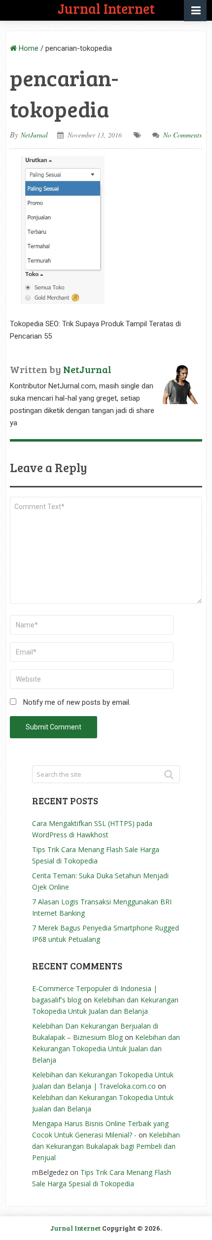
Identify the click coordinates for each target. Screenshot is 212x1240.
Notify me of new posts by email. (77, 702)
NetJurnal (34, 134)
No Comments (182, 134)
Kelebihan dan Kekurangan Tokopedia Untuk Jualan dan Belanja (106, 1049)
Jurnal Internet (75, 1228)
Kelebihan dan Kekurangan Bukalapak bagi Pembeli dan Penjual (106, 1146)
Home (27, 48)
